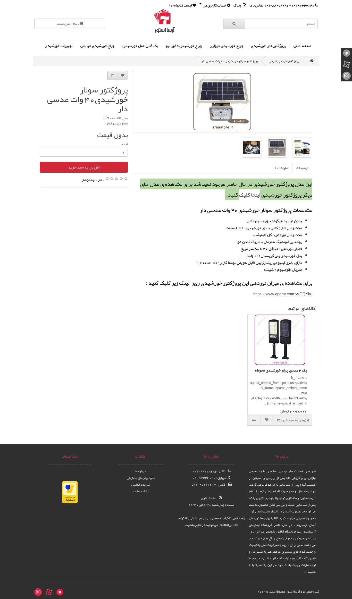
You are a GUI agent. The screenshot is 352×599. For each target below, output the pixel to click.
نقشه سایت (140, 491)
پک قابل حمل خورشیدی (140, 45)
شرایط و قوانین (140, 484)
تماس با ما (256, 5)
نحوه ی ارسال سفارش (141, 478)
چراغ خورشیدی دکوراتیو (184, 45)
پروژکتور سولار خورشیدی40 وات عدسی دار (229, 61)
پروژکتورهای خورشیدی (268, 45)
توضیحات (302, 168)
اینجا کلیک (249, 194)
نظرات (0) (281, 168)
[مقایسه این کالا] (112, 75)
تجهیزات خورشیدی (59, 45)
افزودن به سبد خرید (83, 167)
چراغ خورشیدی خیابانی (97, 45)
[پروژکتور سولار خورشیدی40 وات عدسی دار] (222, 101)
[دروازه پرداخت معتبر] (70, 493)
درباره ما (140, 471)
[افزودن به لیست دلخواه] (123, 75)
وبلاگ (237, 5)
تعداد (124, 144)
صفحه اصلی (302, 45)
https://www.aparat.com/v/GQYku (282, 294)
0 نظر (101, 179)
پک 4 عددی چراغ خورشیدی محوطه (281, 370)
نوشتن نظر (88, 179)
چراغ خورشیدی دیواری (226, 45)
